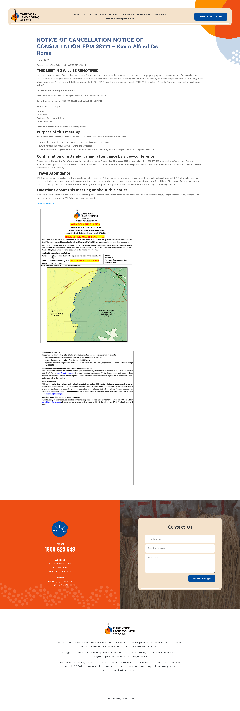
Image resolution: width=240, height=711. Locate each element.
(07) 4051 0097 (62, 585)
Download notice (45, 203)
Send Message (202, 578)
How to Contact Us (211, 16)
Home (77, 15)
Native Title (88, 15)
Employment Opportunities (120, 19)
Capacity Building (109, 15)
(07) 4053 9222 (64, 581)
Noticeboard (144, 15)
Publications (127, 15)
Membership (160, 15)
